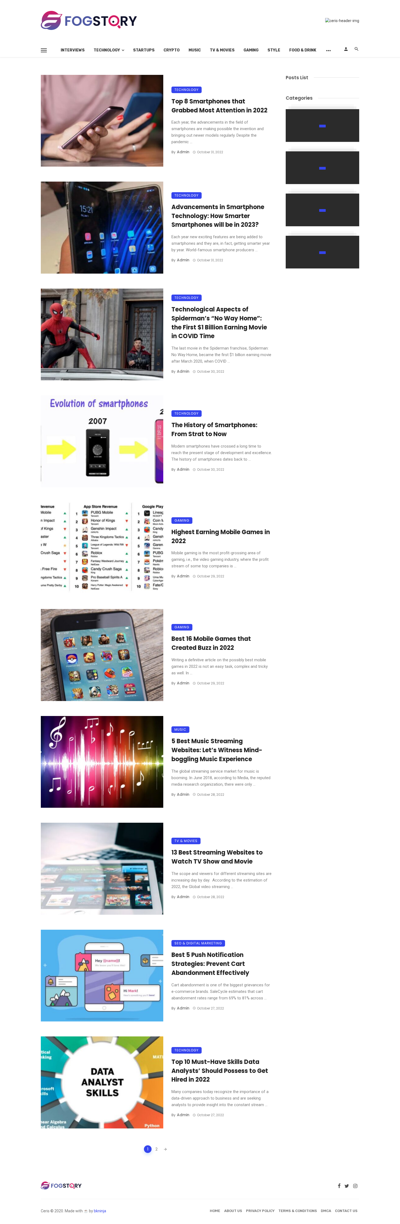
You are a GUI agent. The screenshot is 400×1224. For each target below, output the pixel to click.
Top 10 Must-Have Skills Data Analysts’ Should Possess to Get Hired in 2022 (219, 1071)
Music (195, 50)
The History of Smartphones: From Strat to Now (214, 429)
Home (215, 1211)
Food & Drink (302, 50)
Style (273, 50)
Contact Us (346, 1211)
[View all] (322, 125)
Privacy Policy (260, 1211)
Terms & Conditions (297, 1211)
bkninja (100, 1211)
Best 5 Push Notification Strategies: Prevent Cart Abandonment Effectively (210, 964)
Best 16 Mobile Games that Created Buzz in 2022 (211, 643)
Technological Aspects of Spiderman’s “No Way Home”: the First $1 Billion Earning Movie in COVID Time (219, 322)
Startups (144, 50)
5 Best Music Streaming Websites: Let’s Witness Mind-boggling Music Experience (216, 750)
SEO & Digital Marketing (198, 943)
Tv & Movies (222, 50)
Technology (107, 50)
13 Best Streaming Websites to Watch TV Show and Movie (217, 857)
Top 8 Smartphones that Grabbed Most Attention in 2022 (219, 106)
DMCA (326, 1211)
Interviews (73, 50)
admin (183, 152)
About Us (233, 1211)
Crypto (172, 50)
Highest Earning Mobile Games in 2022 (220, 536)
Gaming (251, 50)
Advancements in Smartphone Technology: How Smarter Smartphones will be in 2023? (217, 216)
